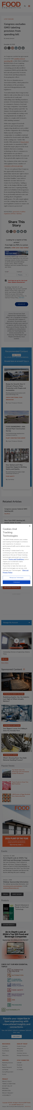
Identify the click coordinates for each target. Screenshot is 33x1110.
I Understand (16, 582)
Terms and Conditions (16, 559)
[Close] (30, 526)
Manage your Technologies (16, 577)
